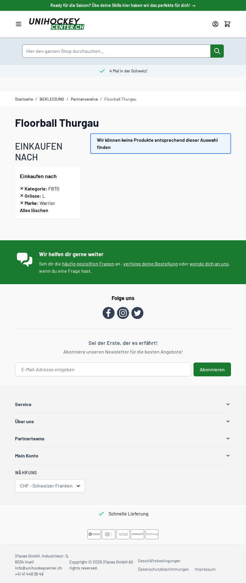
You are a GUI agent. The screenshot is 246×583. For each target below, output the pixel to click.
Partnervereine (84, 99)
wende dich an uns (209, 263)
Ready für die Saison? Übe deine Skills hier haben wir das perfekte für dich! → (123, 5)
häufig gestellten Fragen (88, 263)
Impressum (205, 569)
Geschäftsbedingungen (159, 560)
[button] (123, 404)
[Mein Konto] (215, 24)
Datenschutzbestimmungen (163, 569)
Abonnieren (212, 369)
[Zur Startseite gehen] (118, 24)
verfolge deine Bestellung (150, 263)
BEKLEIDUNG (52, 99)
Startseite (24, 99)
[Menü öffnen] (18, 24)
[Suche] (217, 51)
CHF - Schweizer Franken (46, 485)
